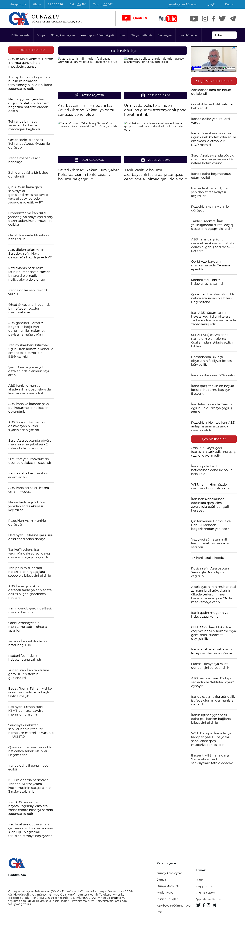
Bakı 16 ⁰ (78, 4)
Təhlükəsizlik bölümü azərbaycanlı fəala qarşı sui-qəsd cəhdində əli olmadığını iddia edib (155, 174)
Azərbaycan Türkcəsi (183, 4)
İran (122, 35)
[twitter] (222, 18)
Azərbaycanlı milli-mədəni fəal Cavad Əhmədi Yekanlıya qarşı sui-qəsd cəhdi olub (86, 110)
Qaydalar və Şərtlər (209, 899)
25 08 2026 (55, 4)
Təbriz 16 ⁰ (102, 4)
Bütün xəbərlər (20, 35)
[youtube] (168, 18)
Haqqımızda (18, 4)
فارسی (211, 4)
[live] (134, 18)
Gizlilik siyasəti (206, 893)
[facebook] (213, 18)
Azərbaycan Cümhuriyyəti (97, 35)
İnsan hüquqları (188, 35)
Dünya (40, 35)
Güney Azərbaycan (63, 35)
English (230, 4)
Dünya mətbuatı (141, 35)
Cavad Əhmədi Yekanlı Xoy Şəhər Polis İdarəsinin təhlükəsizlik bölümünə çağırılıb (88, 174)
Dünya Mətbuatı (168, 886)
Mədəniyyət (165, 35)
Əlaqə (37, 4)
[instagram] (204, 18)
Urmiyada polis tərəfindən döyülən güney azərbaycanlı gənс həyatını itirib (155, 110)
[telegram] (233, 18)
